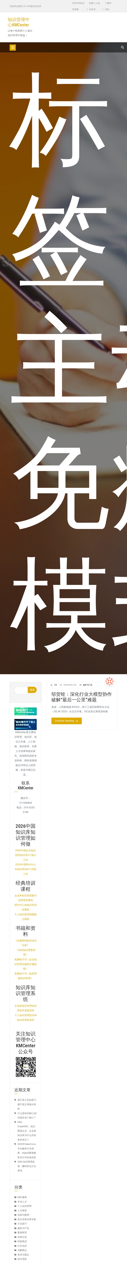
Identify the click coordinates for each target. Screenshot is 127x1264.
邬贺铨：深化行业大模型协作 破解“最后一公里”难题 (83, 696)
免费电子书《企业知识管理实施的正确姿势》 (25, 964)
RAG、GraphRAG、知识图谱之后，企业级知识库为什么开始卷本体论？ (27, 1131)
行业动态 (22, 1245)
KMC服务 (22, 1197)
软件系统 (22, 1259)
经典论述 (22, 1237)
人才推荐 (22, 1210)
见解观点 (22, 1250)
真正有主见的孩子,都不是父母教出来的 (27, 1104)
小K (55, 685)
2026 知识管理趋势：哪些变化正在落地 (27, 1166)
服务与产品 (87, 685)
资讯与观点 (23, 1254)
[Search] (122, 47)
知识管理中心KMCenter (18, 22)
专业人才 (22, 1201)
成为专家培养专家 (27, 1219)
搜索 (32, 689)
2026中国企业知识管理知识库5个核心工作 (25, 855)
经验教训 (22, 1241)
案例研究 (22, 1232)
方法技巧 (22, 1223)
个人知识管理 (24, 1206)
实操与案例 (23, 1214)
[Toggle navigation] (13, 47)
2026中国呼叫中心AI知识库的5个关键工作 (25, 869)
